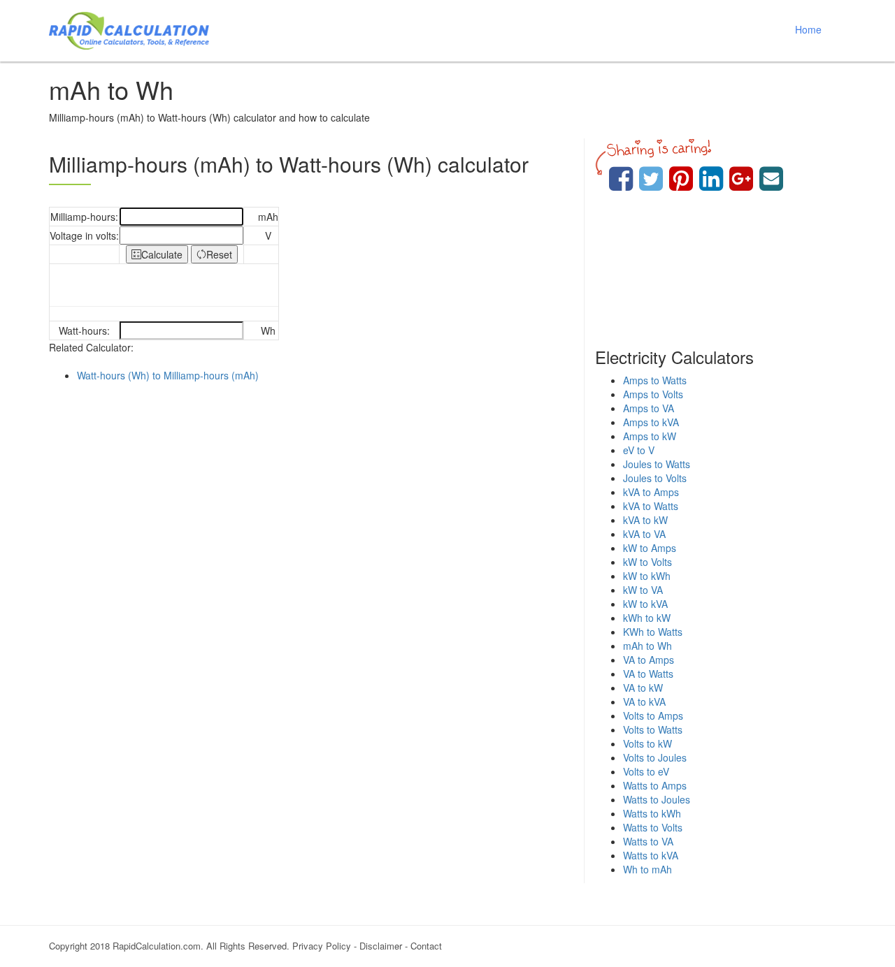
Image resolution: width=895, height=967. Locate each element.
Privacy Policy (321, 945)
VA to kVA (644, 701)
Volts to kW (647, 743)
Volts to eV (646, 771)
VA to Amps (648, 660)
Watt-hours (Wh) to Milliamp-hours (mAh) (168, 375)
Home (808, 29)
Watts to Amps (655, 785)
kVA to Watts (650, 506)
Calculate (161, 254)
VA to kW (643, 688)
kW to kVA (645, 604)
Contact (426, 945)
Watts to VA (648, 841)
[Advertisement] (311, 508)
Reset (219, 254)
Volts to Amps (653, 715)
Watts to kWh (652, 813)
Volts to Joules (655, 757)
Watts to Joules (656, 799)
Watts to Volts (652, 827)
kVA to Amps (651, 492)
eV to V (638, 450)
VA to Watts (648, 674)
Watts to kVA (650, 855)
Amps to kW (649, 436)
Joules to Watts (656, 464)
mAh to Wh (647, 646)
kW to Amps (649, 548)
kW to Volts (647, 562)
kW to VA (643, 590)
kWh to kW (647, 618)
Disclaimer (380, 945)
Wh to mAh (647, 869)
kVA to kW (645, 520)
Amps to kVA (651, 422)
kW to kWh (647, 576)
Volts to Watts (652, 729)
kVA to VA (644, 534)
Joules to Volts (655, 478)
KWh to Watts (652, 632)
